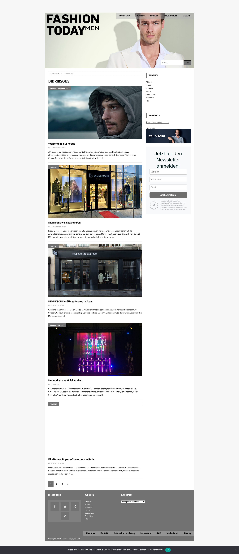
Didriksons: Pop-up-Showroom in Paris (71, 459)
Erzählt (148, 85)
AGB (159, 533)
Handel (148, 91)
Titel (147, 100)
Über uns (90, 533)
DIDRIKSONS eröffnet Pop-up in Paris (70, 301)
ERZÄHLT (186, 15)
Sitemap (187, 533)
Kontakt (104, 533)
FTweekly (140, 15)
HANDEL (154, 15)
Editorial (149, 82)
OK (168, 550)
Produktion (150, 97)
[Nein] (235, 549)
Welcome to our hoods (61, 143)
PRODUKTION (170, 15)
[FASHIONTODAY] (119, 66)
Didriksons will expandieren (64, 222)
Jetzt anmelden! (168, 195)
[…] (101, 158)
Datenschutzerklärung (124, 533)
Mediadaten (172, 533)
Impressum (145, 533)
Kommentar (150, 94)
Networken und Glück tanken (65, 380)
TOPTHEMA (124, 15)
